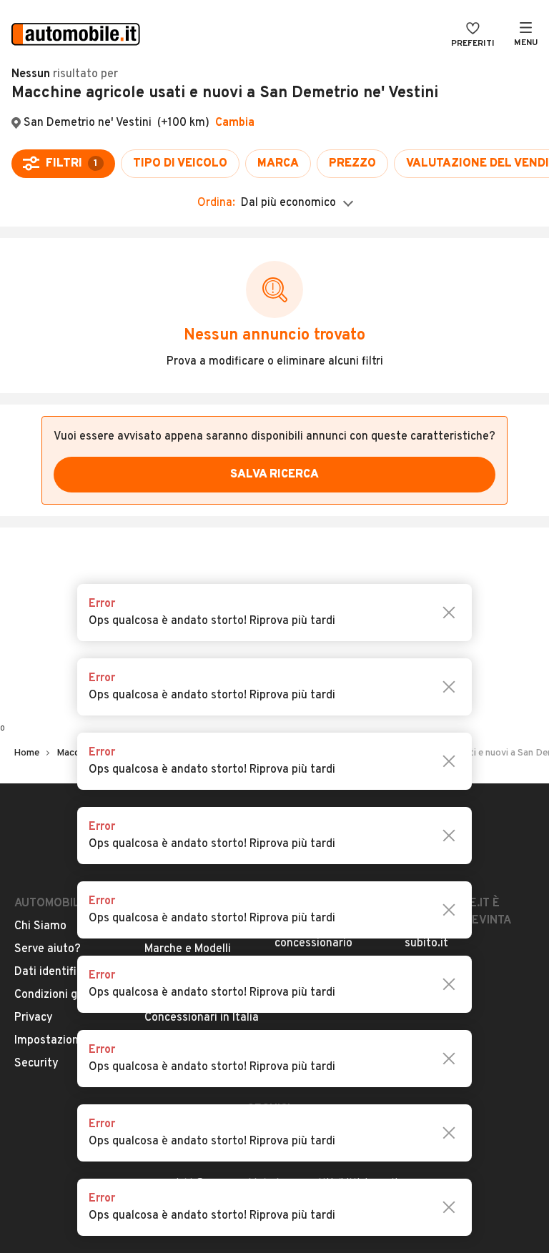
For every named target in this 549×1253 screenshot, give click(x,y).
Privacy (33, 1018)
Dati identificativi (59, 972)
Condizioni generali (63, 995)
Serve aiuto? (47, 949)
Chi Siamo (40, 926)
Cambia (234, 123)
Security (36, 1063)
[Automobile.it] (75, 36)
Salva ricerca (274, 474)
